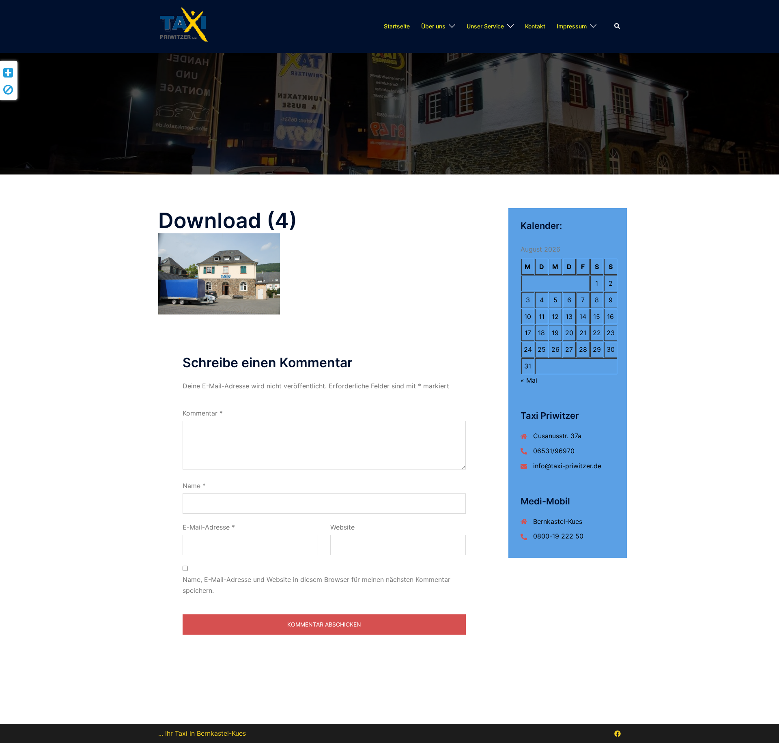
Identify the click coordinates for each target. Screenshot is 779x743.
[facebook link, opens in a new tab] (617, 733)
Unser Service (485, 26)
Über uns (433, 26)
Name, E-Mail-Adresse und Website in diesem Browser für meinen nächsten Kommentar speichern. (316, 584)
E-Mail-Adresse (209, 527)
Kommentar (203, 413)
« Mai (529, 380)
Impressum (572, 26)
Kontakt (535, 26)
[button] (617, 26)
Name (194, 486)
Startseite (397, 26)
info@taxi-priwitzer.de (567, 466)
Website (342, 527)
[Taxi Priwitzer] (185, 26)
